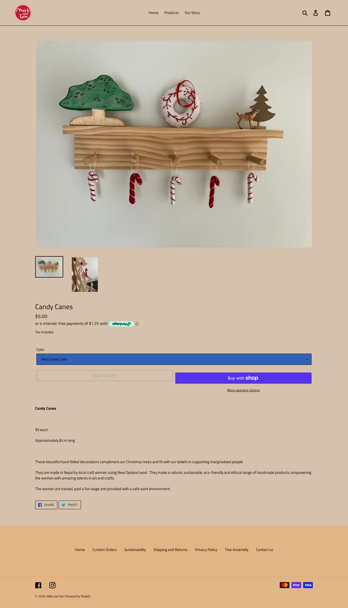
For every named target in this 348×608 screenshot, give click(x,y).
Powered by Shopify (77, 596)
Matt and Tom (55, 596)
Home (80, 549)
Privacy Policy (206, 549)
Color (40, 349)
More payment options (243, 390)
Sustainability (135, 549)
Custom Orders (104, 549)
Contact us (264, 549)
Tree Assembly (236, 549)
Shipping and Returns (170, 549)
